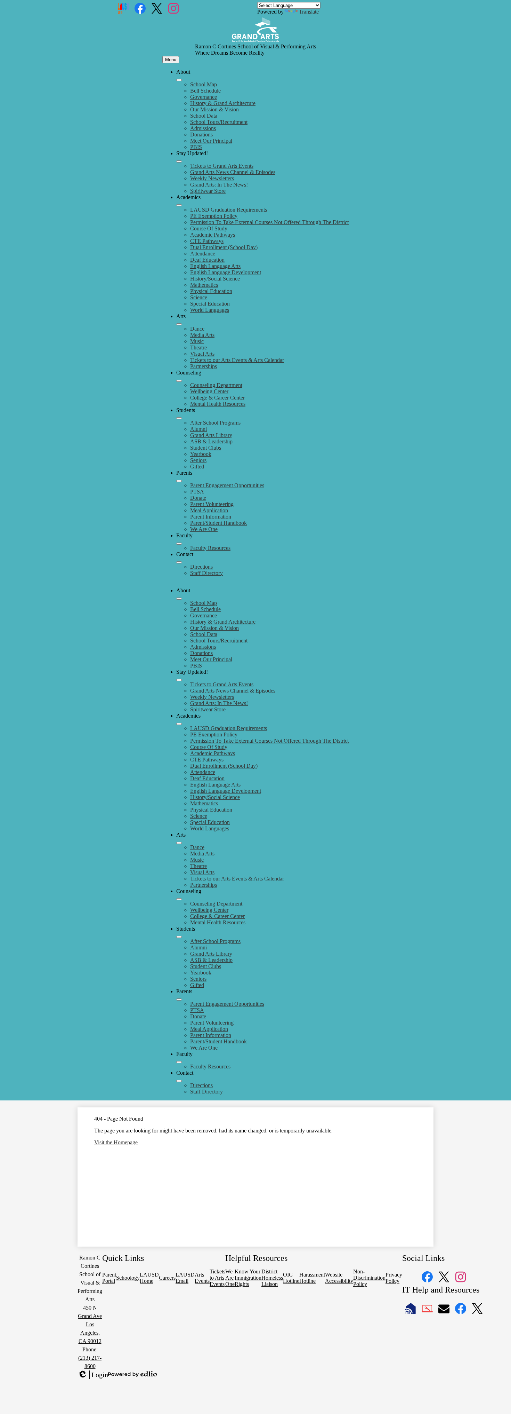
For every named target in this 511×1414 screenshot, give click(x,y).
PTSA (197, 492)
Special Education (210, 304)
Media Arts (202, 335)
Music (197, 341)
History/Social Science (215, 279)
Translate (309, 12)
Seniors (198, 460)
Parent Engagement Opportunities (227, 485)
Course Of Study (208, 228)
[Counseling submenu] (179, 381)
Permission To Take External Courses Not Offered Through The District (269, 222)
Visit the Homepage (116, 1142)
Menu (170, 59)
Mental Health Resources (217, 404)
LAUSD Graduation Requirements (228, 210)
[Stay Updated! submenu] (179, 161)
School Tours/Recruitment (219, 122)
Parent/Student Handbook (218, 523)
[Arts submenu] (179, 324)
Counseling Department (216, 385)
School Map (203, 84)
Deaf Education (207, 260)
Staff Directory (206, 573)
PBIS (196, 147)
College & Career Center (217, 398)
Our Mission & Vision (214, 109)
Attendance (202, 253)
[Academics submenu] (179, 205)
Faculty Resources (210, 548)
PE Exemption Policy (213, 216)
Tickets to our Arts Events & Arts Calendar (237, 360)
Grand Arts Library (211, 435)
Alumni (198, 429)
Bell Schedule (205, 91)
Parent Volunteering (212, 504)
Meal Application (209, 510)
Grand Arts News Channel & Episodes (232, 172)
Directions (201, 567)
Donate (198, 498)
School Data (203, 116)
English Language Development (225, 272)
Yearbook (200, 454)
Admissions (203, 128)
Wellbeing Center (209, 391)
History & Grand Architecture (223, 103)
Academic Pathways (212, 235)
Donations (201, 134)
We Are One (204, 529)
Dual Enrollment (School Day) (224, 247)
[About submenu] (179, 80)
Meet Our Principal (211, 141)
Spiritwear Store (208, 191)
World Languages (209, 310)
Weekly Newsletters (212, 178)
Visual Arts (202, 354)
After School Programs (215, 423)
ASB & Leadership (211, 441)
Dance (197, 329)
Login (93, 1375)
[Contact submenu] (179, 562)
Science (198, 297)
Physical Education (211, 291)
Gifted (197, 466)
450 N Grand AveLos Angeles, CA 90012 (90, 1324)
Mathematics (204, 285)
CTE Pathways (207, 241)
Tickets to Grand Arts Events (221, 166)
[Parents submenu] (179, 481)
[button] (179, 599)
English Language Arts (215, 266)
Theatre (198, 347)
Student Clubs (205, 448)
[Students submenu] (179, 418)
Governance (203, 97)
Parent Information (210, 517)
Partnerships (203, 366)
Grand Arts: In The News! (219, 185)
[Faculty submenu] (179, 544)
